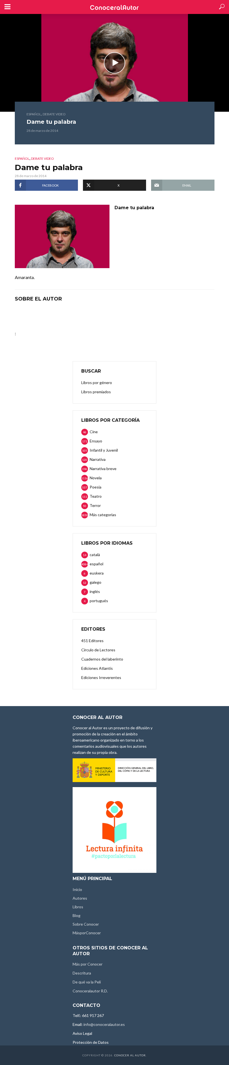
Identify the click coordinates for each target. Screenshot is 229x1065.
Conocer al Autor (130, 1055)
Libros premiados (96, 391)
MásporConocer (87, 932)
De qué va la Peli (87, 982)
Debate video (54, 114)
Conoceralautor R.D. (90, 990)
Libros (78, 906)
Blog (76, 915)
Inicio (77, 889)
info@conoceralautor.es (104, 1024)
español (34, 114)
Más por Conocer (87, 964)
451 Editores (92, 640)
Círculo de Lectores (98, 649)
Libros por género (96, 382)
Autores (80, 898)
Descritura (82, 973)
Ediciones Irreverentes (101, 677)
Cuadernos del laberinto (102, 659)
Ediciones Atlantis (97, 668)
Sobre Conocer (86, 924)
